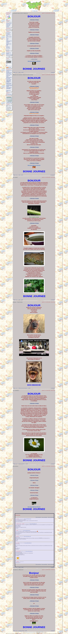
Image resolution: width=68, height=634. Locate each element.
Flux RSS (9, 67)
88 (36, 632)
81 (28, 632)
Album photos (8, 25)
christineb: (9, 74)
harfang (17, 530)
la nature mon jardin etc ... (22, 463)
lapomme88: (9, 73)
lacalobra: (9, 78)
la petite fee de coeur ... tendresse (20, 523)
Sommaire (7, 26)
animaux (7, 38)
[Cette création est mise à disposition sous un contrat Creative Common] (8, 62)
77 (23, 632)
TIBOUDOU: (9, 71)
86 (9, 56)
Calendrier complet (9, 102)
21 (10, 99)
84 (31, 632)
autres (7, 45)
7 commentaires (53, 567)
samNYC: (8, 81)
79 (25, 632)
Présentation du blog (9, 23)
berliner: (8, 88)
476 (45, 632)
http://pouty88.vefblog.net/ (33, 523)
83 (30, 632)
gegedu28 (17, 536)
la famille (7, 42)
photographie (8, 33)
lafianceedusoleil (18, 551)
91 (40, 632)
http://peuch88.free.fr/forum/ (34, 61)
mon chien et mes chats (21, 630)
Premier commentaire (38, 564)
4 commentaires (53, 299)
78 (24, 632)
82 (29, 632)
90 (39, 632)
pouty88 (22, 72)
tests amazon (8, 46)
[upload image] (34, 19)
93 (42, 632)
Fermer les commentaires (51, 564)
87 (35, 632)
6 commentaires (53, 630)
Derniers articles (8, 24)
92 (41, 632)
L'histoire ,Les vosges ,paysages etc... (9, 41)
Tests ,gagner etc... (8, 32)
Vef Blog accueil (9, 94)
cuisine (7, 39)
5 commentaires (53, 72)
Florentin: (8, 79)
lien (16, 72)
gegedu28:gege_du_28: (9, 86)
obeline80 (17, 561)
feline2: (9, 83)
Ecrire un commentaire (44, 564)
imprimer (14, 72)
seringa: (8, 76)
